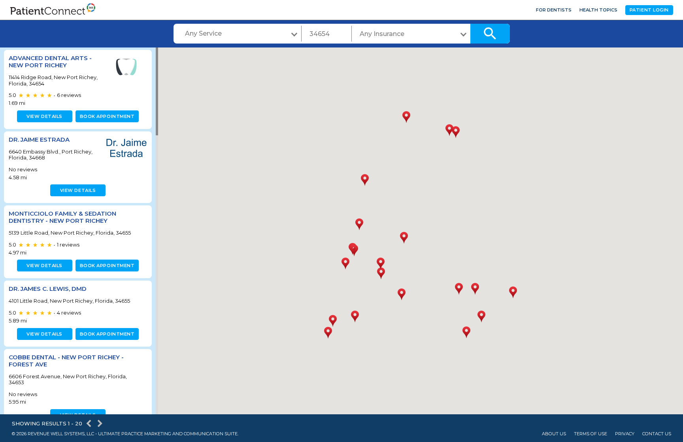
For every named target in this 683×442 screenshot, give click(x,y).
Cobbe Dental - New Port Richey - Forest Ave (66, 360)
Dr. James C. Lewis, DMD (48, 288)
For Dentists (554, 10)
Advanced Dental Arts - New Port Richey (50, 61)
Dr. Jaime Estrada (39, 139)
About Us (554, 433)
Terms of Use (590, 433)
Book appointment (107, 116)
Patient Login (649, 10)
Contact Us (656, 433)
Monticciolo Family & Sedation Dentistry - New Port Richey (62, 217)
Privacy (624, 433)
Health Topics (598, 10)
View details (44, 116)
